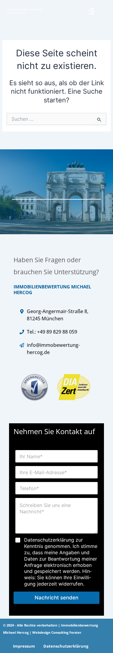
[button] (91, 11)
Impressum (24, 646)
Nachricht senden (56, 598)
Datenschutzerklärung (65, 646)
